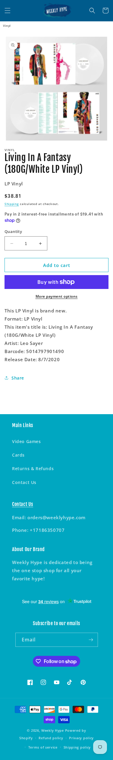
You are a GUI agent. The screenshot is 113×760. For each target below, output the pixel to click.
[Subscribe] (91, 640)
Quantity (13, 231)
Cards (18, 455)
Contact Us (24, 482)
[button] (7, 10)
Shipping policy (77, 747)
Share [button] (17, 378)
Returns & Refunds (33, 468)
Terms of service (43, 747)
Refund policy (51, 738)
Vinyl (7, 25)
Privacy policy (81, 738)
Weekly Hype (52, 730)
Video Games (26, 441)
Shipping (12, 204)
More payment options (57, 296)
